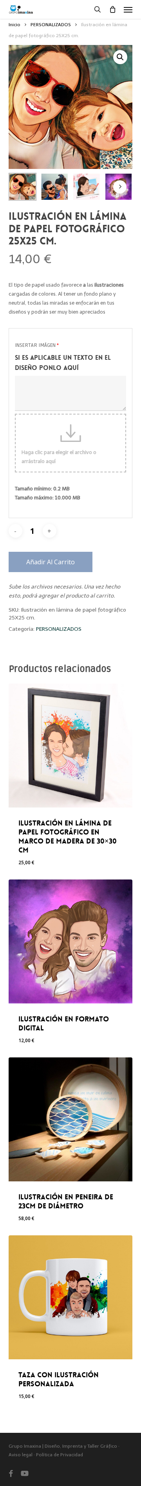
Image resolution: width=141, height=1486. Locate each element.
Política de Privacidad (59, 1454)
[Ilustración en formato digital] (71, 941)
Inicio (14, 24)
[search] (97, 9)
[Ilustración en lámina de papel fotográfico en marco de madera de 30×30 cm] (71, 746)
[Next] (120, 187)
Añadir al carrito (50, 562)
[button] (128, 9)
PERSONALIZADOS (51, 24)
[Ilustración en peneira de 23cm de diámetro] (71, 1119)
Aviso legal (21, 1454)
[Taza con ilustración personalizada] (71, 1297)
